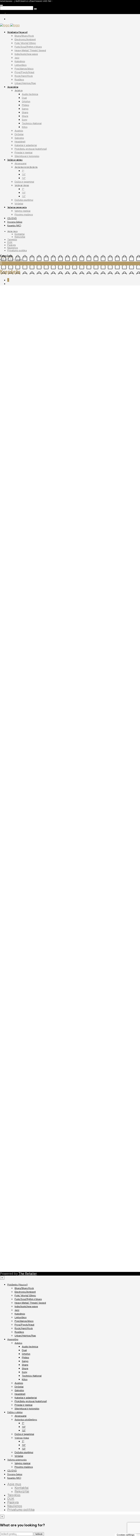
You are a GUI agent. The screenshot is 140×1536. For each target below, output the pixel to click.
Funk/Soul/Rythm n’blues (28, 46)
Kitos (24, 127)
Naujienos (12, 247)
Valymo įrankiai (22, 211)
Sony (24, 119)
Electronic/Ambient (25, 39)
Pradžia (5, 290)
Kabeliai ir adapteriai (26, 145)
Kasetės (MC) (14, 225)
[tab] (10, 477)
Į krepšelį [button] (15, 584)
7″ (23, 170)
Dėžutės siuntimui (24, 200)
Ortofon (26, 101)
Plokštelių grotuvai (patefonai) (31, 149)
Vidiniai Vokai (22, 185)
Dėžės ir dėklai (15, 159)
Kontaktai (20, 234)
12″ (24, 178)
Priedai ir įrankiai (23, 152)
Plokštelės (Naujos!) (17, 32)
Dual (24, 97)
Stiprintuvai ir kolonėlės (27, 156)
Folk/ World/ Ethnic (25, 43)
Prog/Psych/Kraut (24, 72)
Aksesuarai (20, 163)
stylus (97, 467)
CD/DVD (12, 218)
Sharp (25, 112)
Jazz (17, 57)
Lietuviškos (20, 65)
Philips (25, 105)
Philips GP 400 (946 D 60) (22, 1220)
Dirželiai (19, 134)
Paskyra (11, 245)
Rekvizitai (20, 236)
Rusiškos (19, 79)
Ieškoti (38, 1534)
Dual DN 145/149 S (18, 601)
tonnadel (107, 467)
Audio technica (30, 94)
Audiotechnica (84, 467)
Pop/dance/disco (24, 68)
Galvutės (19, 138)
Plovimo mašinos (24, 214)
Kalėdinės (20, 61)
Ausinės (19, 130)
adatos (70, 467)
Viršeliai (19, 203)
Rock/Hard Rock (24, 76)
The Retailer (27, 1274)
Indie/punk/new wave (26, 54)
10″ (24, 174)
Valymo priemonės (17, 207)
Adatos (18, 90)
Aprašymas (11, 477)
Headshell (20, 141)
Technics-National (32, 123)
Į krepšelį (19, 458)
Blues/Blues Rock (24, 35)
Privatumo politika (17, 250)
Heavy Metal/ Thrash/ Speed (30, 50)
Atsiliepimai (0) (31, 477)
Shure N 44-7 (15, 1259)
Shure (25, 116)
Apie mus (12, 231)
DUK (9, 242)
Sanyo (25, 108)
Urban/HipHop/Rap (25, 83)
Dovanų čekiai (14, 221)
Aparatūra (12, 87)
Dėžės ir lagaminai (24, 181)
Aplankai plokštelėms (26, 167)
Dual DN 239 (15, 640)
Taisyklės (12, 239)
